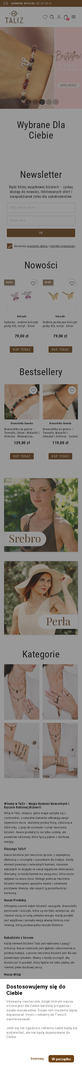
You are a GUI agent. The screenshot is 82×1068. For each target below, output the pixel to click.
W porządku (61, 1059)
